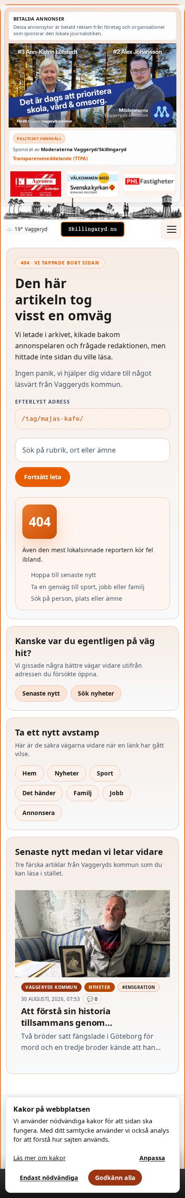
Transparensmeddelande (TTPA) (50, 158)
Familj (83, 793)
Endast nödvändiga (49, 1178)
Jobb (116, 793)
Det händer (39, 793)
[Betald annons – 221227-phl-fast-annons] (149, 182)
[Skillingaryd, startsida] (92, 229)
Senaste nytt (41, 693)
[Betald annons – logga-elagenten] (36, 184)
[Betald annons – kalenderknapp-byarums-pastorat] (92, 184)
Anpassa (152, 1158)
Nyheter (67, 773)
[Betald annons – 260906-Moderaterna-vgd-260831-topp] (92, 85)
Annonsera (38, 813)
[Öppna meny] (171, 229)
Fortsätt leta (42, 477)
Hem (29, 773)
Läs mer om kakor (39, 1158)
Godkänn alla (115, 1178)
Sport (105, 773)
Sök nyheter (96, 693)
